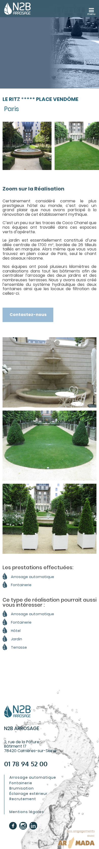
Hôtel (16, 630)
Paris (11, 108)
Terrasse (19, 647)
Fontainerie (21, 584)
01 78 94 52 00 (25, 763)
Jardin (16, 639)
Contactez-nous (28, 314)
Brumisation (21, 788)
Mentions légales (26, 811)
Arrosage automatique (32, 576)
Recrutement (22, 798)
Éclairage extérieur (28, 793)
